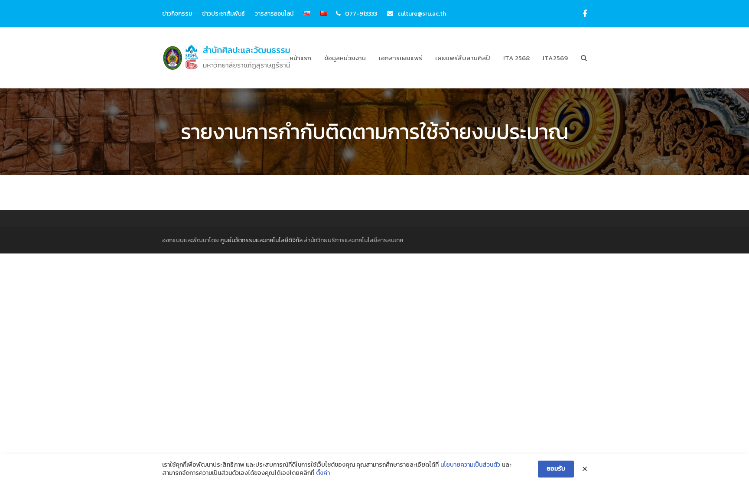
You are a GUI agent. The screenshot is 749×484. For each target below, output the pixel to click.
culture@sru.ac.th (421, 13)
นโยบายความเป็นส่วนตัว (470, 465)
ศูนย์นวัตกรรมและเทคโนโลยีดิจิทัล (261, 240)
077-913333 (361, 13)
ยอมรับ (556, 468)
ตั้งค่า (323, 473)
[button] (583, 58)
